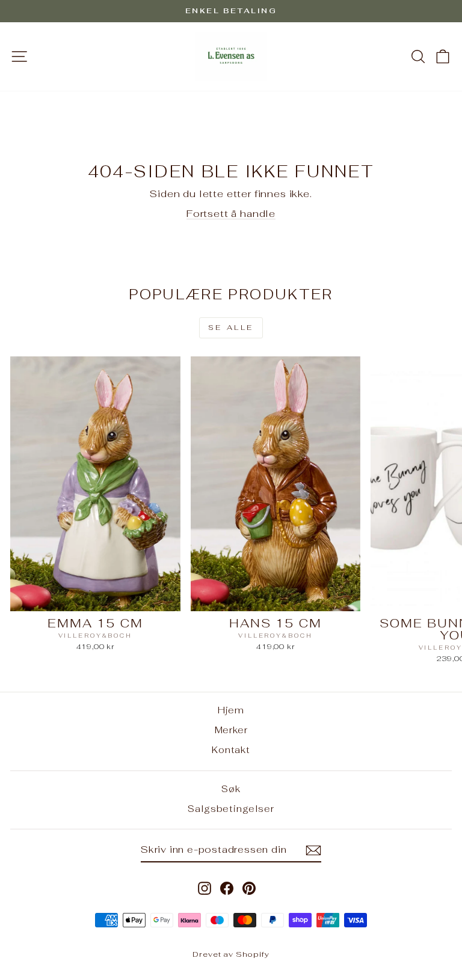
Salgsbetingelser (231, 808)
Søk (230, 789)
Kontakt (231, 749)
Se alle (231, 327)
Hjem (231, 710)
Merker (231, 730)
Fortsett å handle (231, 213)
